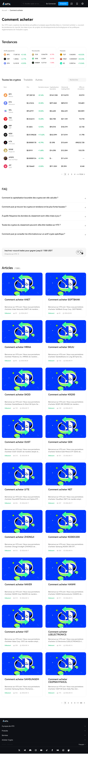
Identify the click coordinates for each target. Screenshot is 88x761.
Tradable (28, 79)
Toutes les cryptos (11, 79)
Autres (38, 79)
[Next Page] (84, 174)
